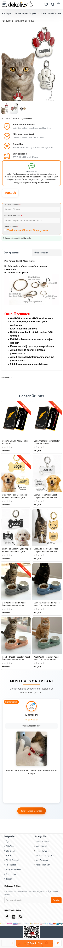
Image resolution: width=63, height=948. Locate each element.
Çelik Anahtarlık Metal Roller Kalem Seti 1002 (47, 442)
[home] (6, 13)
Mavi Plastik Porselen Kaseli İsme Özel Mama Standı (46, 604)
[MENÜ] (4, 4)
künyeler (4, 379)
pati (12, 377)
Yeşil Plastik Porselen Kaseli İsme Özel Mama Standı (46, 658)
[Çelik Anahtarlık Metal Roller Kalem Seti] (16, 419)
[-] (4, 943)
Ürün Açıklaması (11, 253)
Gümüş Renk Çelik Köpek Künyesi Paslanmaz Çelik (45, 496)
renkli (23, 377)
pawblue (39, 377)
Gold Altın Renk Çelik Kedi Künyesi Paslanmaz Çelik (46, 550)
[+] (12, 943)
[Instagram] (13, 916)
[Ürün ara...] (52, 4)
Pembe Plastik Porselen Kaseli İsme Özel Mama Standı (16, 658)
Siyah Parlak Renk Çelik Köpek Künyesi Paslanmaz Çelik (16, 550)
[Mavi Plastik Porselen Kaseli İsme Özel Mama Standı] (47, 581)
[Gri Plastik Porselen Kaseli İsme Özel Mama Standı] (16, 581)
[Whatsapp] (20, 916)
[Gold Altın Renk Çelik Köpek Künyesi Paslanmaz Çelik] (16, 473)
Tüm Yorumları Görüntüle (31, 811)
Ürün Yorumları (41, 253)
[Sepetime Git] (59, 4)
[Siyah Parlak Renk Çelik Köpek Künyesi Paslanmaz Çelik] (16, 527)
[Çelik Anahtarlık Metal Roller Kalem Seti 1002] (47, 419)
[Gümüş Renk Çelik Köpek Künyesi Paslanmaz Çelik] (47, 473)
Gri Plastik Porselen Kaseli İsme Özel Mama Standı (14, 604)
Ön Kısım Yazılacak (11, 205)
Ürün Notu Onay (10, 227)
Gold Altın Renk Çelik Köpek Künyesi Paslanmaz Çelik (15, 496)
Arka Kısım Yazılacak (12, 216)
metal (28, 377)
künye (34, 377)
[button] (34, 943)
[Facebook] (7, 916)
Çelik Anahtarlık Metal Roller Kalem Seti (15, 442)
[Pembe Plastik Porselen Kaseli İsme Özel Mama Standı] (16, 635)
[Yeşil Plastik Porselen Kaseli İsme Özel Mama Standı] (47, 635)
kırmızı (17, 377)
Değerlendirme (25, 119)
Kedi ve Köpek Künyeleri (26, 13)
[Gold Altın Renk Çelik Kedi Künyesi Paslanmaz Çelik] (47, 527)
